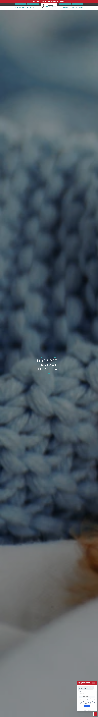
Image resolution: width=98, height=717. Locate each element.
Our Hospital (22, 7)
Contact (80, 7)
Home (16, 7)
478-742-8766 (33, 4)
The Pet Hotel (65, 4)
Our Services (30, 7)
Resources (74, 7)
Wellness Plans (66, 7)
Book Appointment (21, 4)
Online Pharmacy (77, 4)
